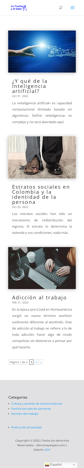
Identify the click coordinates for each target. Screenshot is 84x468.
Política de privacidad (26, 427)
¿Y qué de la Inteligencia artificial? (30, 86)
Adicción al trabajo (39, 297)
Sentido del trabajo (24, 413)
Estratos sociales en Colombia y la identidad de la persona (41, 194)
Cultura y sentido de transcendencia (36, 403)
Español (55, 464)
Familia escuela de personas (31, 408)
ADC (47, 449)
